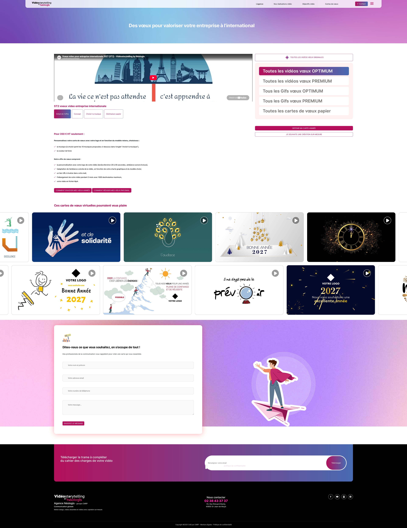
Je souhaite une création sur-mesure (304, 134)
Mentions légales (206, 524)
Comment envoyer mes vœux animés (73, 190)
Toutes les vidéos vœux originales (306, 57)
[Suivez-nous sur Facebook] (330, 496)
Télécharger (336, 463)
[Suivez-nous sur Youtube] (337, 496)
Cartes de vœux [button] (331, 4)
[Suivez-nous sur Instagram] (350, 496)
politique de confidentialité (234, 466)
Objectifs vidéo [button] (308, 4)
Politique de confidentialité (222, 524)
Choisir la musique (93, 114)
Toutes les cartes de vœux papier (297, 110)
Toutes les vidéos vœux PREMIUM (297, 81)
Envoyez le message (73, 423)
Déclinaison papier (113, 114)
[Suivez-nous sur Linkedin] (343, 496)
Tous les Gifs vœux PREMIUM (292, 101)
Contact (362, 4)
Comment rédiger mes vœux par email (112, 190)
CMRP (197, 524)
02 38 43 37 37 (216, 501)
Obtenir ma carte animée (304, 128)
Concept (77, 114)
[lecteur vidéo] (9, 220)
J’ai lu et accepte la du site (229, 466)
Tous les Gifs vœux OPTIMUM (293, 91)
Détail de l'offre (62, 114)
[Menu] (372, 4)
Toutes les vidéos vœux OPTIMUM (298, 71)
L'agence (259, 4)
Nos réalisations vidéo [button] (283, 4)
